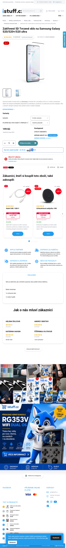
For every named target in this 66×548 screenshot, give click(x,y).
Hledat (41, 11)
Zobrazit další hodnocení (33, 349)
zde (46, 538)
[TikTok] (47, 505)
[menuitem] (8, 15)
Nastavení (12, 542)
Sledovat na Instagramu (34, 475)
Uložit (6, 167)
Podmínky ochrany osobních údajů (24, 2)
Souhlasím (56, 538)
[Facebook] (47, 501)
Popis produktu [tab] (32, 275)
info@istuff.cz (53, 492)
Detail (17, 233)
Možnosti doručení (42, 138)
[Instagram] (51, 501)
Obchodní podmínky (8, 2)
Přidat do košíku (25, 143)
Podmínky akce (12, 161)
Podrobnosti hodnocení (27, 37)
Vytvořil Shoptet (46, 545)
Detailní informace (8, 109)
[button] (29, 241)
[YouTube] (55, 501)
